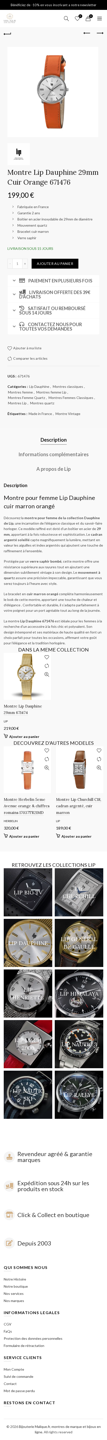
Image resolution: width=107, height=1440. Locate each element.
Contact (10, 1383)
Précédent (87, 33)
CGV (7, 1324)
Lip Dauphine (39, 386)
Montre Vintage (67, 414)
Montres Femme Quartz (26, 397)
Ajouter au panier (55, 263)
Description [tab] (54, 440)
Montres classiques (68, 386)
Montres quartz (42, 403)
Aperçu (46, 674)
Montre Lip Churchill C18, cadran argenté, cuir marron (78, 806)
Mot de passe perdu (19, 1391)
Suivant (99, 33)
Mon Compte (14, 1369)
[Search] (66, 18)
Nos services (14, 1293)
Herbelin (11, 821)
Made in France (40, 414)
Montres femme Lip (51, 392)
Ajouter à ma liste (80, 16)
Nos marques (14, 1301)
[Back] (7, 33)
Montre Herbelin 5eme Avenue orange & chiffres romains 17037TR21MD (27, 806)
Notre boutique (16, 1286)
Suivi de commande (18, 1376)
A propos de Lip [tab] (53, 469)
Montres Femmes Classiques (71, 397)
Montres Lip (17, 403)
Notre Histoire (15, 1279)
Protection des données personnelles (33, 1338)
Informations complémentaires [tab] (53, 454)
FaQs (8, 1331)
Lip (6, 721)
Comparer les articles (30, 358)
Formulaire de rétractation (24, 1345)
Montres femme (20, 392)
